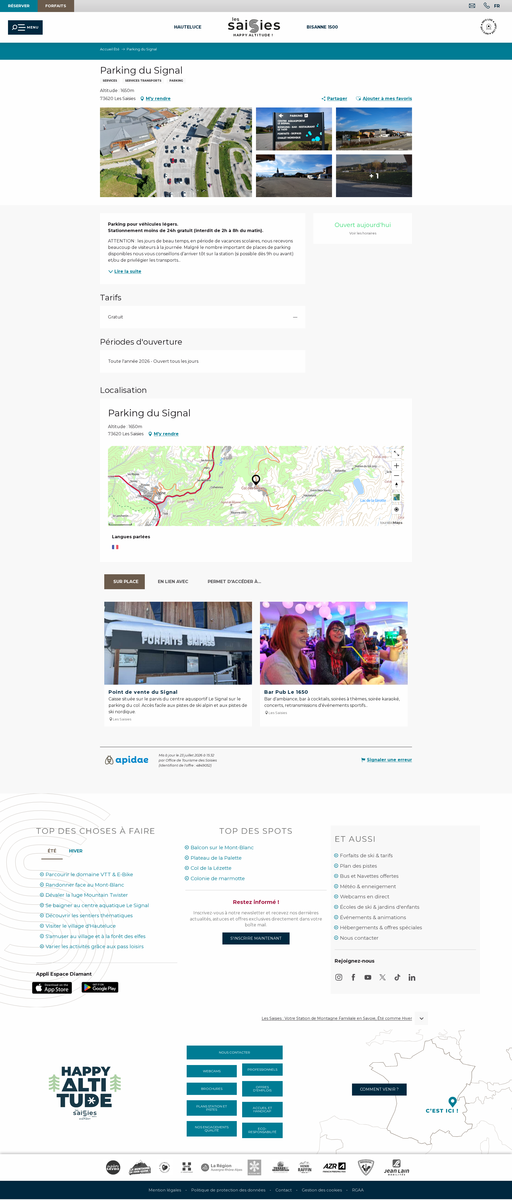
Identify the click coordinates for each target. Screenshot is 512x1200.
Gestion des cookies (322, 1190)
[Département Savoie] (187, 1167)
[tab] (124, 581)
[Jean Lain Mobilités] (396, 1167)
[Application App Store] (52, 987)
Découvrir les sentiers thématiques (89, 915)
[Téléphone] (482, 6)
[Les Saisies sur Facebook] (353, 979)
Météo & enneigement (368, 886)
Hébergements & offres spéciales (381, 927)
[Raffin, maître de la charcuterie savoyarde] (305, 1167)
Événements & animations (373, 917)
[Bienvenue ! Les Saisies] (85, 1091)
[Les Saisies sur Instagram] (339, 979)
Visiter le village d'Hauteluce (81, 926)
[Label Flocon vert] (254, 1167)
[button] (497, 6)
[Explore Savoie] (113, 1167)
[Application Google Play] (100, 987)
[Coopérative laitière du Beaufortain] (280, 1167)
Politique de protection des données (228, 1190)
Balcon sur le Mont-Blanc (222, 847)
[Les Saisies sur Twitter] (383, 979)
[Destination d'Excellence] (165, 1167)
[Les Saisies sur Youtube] (368, 979)
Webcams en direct (364, 897)
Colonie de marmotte (218, 878)
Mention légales (165, 1190)
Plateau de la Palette (216, 858)
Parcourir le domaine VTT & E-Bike (89, 874)
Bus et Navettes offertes (369, 876)
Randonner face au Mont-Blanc (85, 885)
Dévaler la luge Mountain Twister (87, 895)
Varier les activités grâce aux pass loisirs (95, 946)
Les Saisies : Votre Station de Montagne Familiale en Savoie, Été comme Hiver (337, 1018)
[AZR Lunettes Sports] (334, 1167)
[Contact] (468, 6)
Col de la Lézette (211, 868)
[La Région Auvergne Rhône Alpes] (221, 1167)
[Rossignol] (366, 1167)
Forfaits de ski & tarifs (366, 855)
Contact (283, 1190)
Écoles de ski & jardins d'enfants (379, 907)
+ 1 (374, 175)
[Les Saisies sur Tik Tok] (397, 979)
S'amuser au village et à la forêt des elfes (96, 936)
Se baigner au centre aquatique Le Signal (97, 905)
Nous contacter (359, 938)
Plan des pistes (358, 866)
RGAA (358, 1190)
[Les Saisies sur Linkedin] (412, 979)
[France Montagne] (140, 1167)
